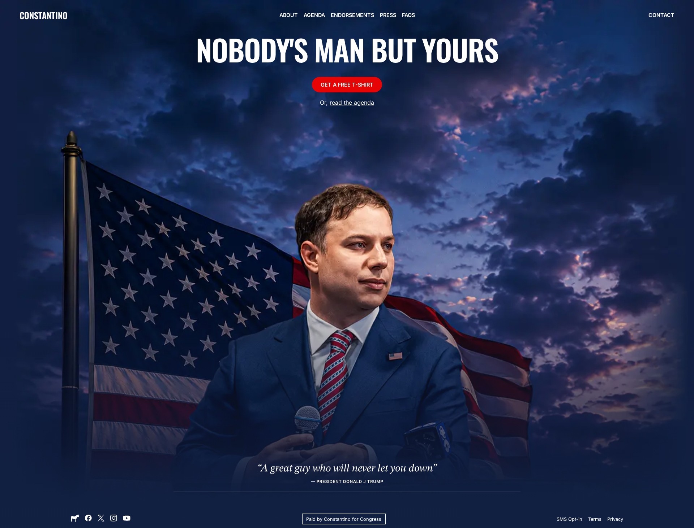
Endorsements (352, 15)
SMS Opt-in (569, 519)
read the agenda (352, 102)
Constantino (44, 15)
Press (388, 15)
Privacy (615, 519)
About (288, 15)
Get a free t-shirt (347, 85)
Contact (661, 15)
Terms (594, 519)
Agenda (314, 15)
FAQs (408, 15)
